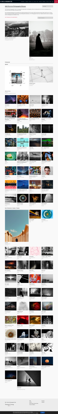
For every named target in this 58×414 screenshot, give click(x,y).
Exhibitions (44, 1)
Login (52, 1)
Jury (32, 1)
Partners (47, 1)
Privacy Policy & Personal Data (33, 403)
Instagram (43, 402)
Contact (30, 402)
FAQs (50, 1)
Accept (43, 412)
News (35, 1)
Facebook (43, 400)
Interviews (40, 1)
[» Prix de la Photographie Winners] (6, 1)
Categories (26, 1)
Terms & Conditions (32, 404)
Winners (30, 1)
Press (37, 1)
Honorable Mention (14, 17)
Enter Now (56, 1)
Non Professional (8, 17)
